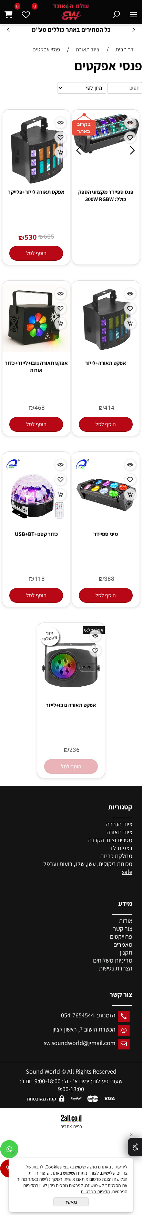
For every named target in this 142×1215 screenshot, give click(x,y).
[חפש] (116, 12)
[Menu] (133, 12)
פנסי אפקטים (108, 65)
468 (39, 408)
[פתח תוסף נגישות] (135, 1147)
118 (39, 579)
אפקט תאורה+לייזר (105, 363)
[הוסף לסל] (60, 152)
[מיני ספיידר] (106, 521)
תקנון (126, 952)
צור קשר (122, 929)
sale (127, 872)
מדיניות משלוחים (112, 960)
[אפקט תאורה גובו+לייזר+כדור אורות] (36, 349)
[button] (36, 253)
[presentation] (9, 30)
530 (30, 237)
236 (74, 750)
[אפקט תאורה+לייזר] (106, 351)
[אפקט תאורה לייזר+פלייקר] (36, 185)
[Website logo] (71, 11)
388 (109, 579)
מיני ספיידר (105, 534)
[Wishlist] (26, 12)
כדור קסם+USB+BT (36, 534)
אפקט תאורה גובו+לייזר (71, 705)
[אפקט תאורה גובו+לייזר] (71, 692)
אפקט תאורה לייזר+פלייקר (36, 192)
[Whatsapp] (9, 1151)
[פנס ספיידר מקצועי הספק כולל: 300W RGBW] (106, 152)
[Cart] (8, 12)
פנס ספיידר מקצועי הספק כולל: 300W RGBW (105, 195)
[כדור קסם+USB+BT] (36, 521)
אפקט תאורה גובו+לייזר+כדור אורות (36, 366)
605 (49, 236)
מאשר (71, 1202)
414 (109, 408)
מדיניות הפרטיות (95, 1191)
